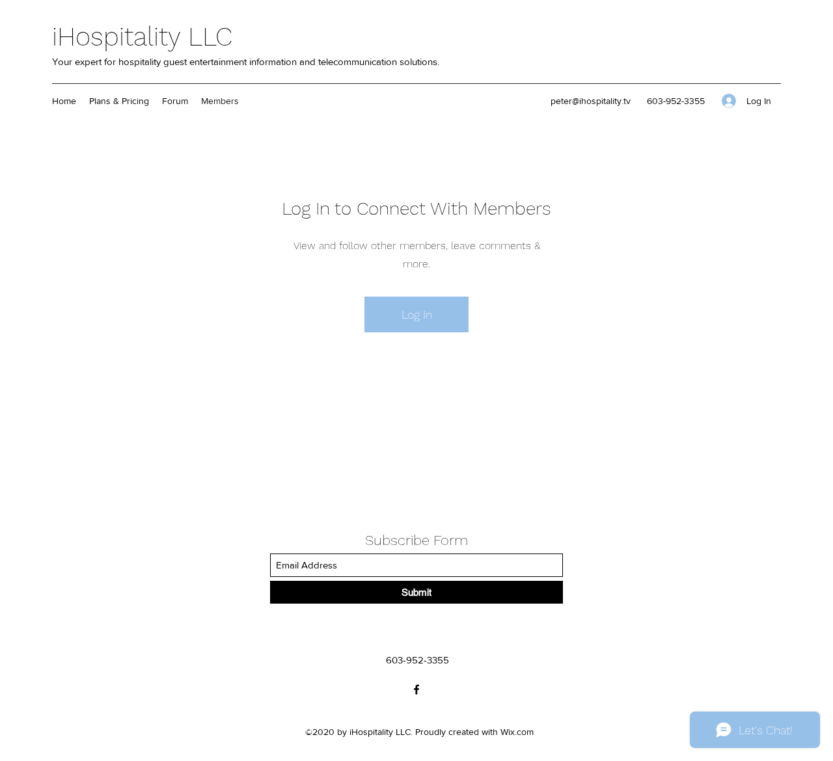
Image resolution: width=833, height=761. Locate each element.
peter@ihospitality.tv (591, 101)
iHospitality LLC (142, 36)
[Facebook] (416, 689)
